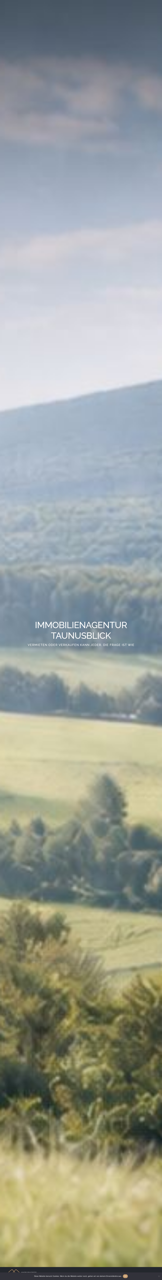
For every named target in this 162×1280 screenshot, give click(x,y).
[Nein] (159, 1276)
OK (125, 1276)
